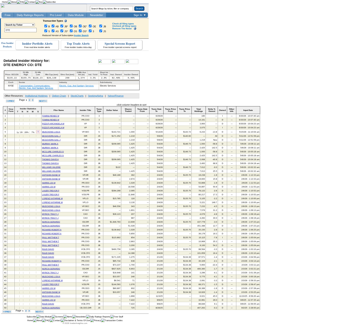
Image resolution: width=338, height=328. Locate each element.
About (14, 2)
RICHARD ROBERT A (51, 230)
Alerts (69, 317)
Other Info (231, 110)
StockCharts (77, 95)
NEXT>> (43, 101)
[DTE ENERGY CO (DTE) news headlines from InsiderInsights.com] (104, 63)
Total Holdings (198, 110)
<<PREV (10, 101)
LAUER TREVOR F (50, 191)
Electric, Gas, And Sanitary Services (76, 86)
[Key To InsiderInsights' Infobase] (65, 21)
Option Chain (59, 95)
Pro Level (56, 15)
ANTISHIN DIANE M (51, 175)
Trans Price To (184, 110)
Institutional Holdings (36, 95)
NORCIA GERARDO (51, 222)
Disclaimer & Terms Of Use (77, 320)
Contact (31, 2)
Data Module (76, 15)
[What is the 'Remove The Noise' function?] (135, 29)
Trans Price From (170, 110)
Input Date (248, 110)
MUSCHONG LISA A (51, 132)
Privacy (97, 320)
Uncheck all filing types (124, 26)
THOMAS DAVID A (50, 159)
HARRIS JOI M (48, 183)
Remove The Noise (122, 28)
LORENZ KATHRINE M (52, 198)
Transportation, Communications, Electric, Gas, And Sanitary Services (36, 87)
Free (8, 15)
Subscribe (51, 2)
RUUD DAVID (48, 249)
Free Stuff (118, 317)
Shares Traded (128, 110)
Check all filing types (123, 23)
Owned (222, 110)
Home (5, 2)
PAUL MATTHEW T (50, 237)
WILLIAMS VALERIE (51, 167)
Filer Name (59, 110)
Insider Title (85, 110)
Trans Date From (142, 110)
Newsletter (96, 15)
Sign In (138, 15)
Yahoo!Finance (116, 95)
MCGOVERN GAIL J (51, 136)
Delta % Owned (211, 110)
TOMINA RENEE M (50, 116)
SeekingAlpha (95, 95)
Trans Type (99, 110)
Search (139, 8)
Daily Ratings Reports (30, 15)
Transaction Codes (113, 320)
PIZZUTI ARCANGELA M (53, 124)
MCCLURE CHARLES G (53, 152)
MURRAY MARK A (50, 144)
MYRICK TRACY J (50, 214)
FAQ (22, 2)
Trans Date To (156, 110)
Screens (59, 317)
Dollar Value (112, 110)
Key (41, 2)
